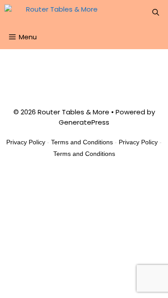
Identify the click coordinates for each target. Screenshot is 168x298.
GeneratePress (84, 122)
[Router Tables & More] (53, 12)
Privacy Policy (25, 142)
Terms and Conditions (82, 142)
